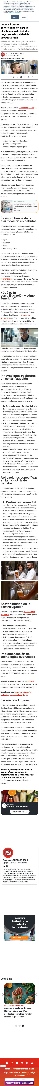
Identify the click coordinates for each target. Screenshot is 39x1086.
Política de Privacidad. (14, 13)
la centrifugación (26, 108)
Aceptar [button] (15, 17)
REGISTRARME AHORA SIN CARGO (19, 1083)
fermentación (6, 279)
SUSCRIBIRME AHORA (19, 811)
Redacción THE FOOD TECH (15, 54)
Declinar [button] (24, 17)
